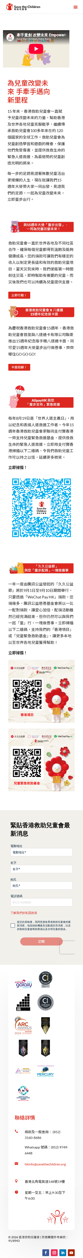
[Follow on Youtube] (71, 1252)
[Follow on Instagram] (54, 1252)
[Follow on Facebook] (45, 1252)
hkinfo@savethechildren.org (45, 1164)
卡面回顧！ (19, 367)
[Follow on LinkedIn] (62, 1252)
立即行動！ (19, 295)
